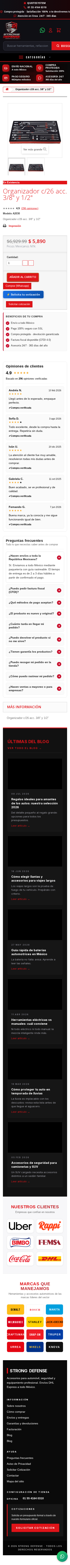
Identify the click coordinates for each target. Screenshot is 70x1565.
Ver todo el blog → (25, 748)
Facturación (14, 1429)
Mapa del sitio (15, 1481)
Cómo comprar (16, 1411)
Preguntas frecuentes (20, 1458)
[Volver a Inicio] (7, 89)
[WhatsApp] (42, 30)
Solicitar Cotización (18, 1469)
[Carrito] (58, 30)
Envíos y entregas (18, 1417)
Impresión (15, 225)
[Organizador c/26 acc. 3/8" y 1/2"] (16, 167)
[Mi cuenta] (50, 30)
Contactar (13, 1475)
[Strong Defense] (20, 30)
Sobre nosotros (16, 1405)
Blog (9, 1435)
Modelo (7, 213)
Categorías (36, 57)
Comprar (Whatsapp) (17, 285)
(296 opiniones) (29, 208)
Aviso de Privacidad (19, 1463)
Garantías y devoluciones (22, 1423)
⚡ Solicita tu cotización (23, 294)
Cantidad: (12, 257)
